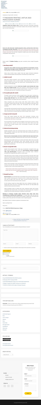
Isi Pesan (26, 383)
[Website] (33, 243)
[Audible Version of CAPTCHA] (6, 254)
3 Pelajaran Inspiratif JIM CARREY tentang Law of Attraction (14, 283)
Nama (25, 373)
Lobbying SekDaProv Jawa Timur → (20, 220)
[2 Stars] (3, 12)
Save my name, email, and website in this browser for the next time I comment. (19, 247)
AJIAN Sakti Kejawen (7, 314)
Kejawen (4, 319)
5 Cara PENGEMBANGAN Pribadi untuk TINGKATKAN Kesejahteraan (16, 281)
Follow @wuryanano (7, 343)
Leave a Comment (6, 21)
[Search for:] (20, 268)
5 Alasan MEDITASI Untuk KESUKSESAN (21, 219)
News (4, 321)
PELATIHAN (5, 322)
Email (25, 378)
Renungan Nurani (6, 324)
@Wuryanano (9, 210)
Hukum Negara (6, 317)
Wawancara (5, 328)
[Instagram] (12, 386)
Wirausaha (13, 21)
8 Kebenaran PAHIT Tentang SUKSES (10, 279)
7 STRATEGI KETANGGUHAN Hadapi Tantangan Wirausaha (14, 285)
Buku (4, 315)
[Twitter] (5, 386)
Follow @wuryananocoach (8, 345)
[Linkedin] (8, 386)
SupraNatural (5, 326)
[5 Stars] (5, 12)
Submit (28, 393)
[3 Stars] (4, 12)
